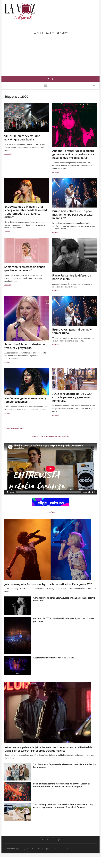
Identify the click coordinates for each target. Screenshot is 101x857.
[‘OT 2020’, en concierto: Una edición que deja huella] (26, 117)
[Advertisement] (50, 54)
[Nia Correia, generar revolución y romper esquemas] (26, 381)
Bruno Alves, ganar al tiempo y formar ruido (72, 331)
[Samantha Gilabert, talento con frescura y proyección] (26, 318)
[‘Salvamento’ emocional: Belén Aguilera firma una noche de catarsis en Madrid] (17, 605)
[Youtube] (53, 837)
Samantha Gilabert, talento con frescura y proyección (24, 346)
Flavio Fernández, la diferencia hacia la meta (71, 277)
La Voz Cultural (10, 849)
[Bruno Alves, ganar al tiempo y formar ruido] (74, 311)
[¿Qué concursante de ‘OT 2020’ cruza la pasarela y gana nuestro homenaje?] (74, 379)
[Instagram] (52, 79)
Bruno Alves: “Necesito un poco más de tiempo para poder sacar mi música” (73, 214)
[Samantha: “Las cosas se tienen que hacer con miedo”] (26, 250)
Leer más (7, 154)
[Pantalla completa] (93, 492)
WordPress (42, 849)
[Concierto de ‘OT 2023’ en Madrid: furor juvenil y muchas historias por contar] (17, 635)
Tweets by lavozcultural (14, 429)
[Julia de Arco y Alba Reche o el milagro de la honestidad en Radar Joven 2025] (50, 549)
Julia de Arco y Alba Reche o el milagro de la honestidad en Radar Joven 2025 (48, 584)
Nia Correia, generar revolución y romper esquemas (25, 399)
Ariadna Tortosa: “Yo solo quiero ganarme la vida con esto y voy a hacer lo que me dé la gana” (73, 154)
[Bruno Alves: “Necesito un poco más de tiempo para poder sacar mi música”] (74, 193)
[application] (50, 469)
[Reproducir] (7, 492)
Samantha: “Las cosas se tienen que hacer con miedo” (24, 268)
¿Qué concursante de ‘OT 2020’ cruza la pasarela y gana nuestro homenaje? (73, 397)
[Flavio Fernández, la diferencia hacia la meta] (74, 255)
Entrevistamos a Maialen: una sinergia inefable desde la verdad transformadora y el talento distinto (25, 212)
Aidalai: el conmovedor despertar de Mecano (53, 657)
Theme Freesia (32, 849)
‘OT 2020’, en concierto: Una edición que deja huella (22, 137)
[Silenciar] (89, 492)
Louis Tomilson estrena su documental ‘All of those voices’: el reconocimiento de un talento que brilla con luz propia (61, 785)
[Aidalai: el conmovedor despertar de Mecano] (17, 665)
